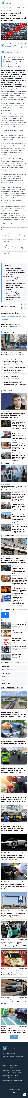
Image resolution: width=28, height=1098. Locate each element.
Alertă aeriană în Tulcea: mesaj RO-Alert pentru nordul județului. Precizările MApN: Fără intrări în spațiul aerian (14, 370)
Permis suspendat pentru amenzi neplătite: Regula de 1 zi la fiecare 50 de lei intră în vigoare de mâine (15, 286)
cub (23, 316)
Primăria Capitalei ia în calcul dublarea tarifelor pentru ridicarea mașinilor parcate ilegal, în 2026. (12, 828)
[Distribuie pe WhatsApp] (22, 47)
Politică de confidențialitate (8, 1056)
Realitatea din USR (17, 1073)
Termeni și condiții (11, 1053)
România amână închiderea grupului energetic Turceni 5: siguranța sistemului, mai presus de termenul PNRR (15, 383)
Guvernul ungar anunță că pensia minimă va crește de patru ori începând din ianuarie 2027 (19, 570)
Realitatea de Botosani (7, 1080)
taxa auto (5, 319)
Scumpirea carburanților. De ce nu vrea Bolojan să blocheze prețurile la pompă (13, 886)
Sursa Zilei (14, 1078)
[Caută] (20, 3)
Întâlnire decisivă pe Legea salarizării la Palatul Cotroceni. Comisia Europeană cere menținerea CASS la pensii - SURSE (15, 362)
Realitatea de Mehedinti (7, 1075)
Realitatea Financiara (17, 44)
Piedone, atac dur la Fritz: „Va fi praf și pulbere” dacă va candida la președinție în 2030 (19, 437)
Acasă (4, 7)
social (4, 316)
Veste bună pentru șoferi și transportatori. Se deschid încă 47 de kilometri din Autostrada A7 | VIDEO (15, 271)
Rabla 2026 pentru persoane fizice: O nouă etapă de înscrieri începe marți (15, 278)
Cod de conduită (19, 1056)
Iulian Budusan (23, 710)
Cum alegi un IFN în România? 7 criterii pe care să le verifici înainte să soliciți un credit (18, 447)
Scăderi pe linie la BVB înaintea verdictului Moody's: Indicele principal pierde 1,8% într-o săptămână (18, 498)
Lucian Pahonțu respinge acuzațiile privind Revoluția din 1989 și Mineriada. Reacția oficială (13, 415)
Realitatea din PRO (6, 1078)
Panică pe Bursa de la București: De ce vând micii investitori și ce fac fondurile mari (13, 488)
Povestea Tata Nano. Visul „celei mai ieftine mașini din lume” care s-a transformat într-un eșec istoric (13, 973)
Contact (3, 1053)
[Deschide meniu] (25, 3)
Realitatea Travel (5, 1070)
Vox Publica (16, 1075)
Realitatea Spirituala (14, 1068)
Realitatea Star (5, 1068)
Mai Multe (14, 1037)
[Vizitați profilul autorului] (2, 45)
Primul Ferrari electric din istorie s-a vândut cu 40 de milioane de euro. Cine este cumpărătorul (13, 857)
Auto (11, 7)
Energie (6, 386)
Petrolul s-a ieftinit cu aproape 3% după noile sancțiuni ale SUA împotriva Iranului (19, 591)
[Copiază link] (22, 43)
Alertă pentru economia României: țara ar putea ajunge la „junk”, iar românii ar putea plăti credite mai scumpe (19, 530)
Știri (7, 7)
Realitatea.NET (5, 1065)
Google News (16, 326)
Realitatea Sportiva (14, 1065)
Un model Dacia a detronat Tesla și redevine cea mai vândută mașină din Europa (14, 1002)
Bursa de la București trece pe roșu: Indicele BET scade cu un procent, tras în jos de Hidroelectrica (19, 508)
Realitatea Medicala (15, 1070)
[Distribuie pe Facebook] (25, 43)
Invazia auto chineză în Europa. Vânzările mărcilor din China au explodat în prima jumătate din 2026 (13, 944)
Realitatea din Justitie (6, 1073)
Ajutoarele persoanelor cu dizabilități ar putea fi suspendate (15, 375)
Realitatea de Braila (6, 1083)
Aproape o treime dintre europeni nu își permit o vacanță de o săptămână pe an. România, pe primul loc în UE (19, 518)
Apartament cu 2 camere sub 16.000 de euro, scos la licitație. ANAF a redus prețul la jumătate (18, 457)
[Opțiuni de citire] (24, 1094)
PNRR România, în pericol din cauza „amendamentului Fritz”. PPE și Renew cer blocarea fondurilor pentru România (19, 601)
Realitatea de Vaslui (18, 1080)
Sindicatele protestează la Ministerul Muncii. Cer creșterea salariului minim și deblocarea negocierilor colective (13, 355)
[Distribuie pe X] (25, 47)
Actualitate (4, 357)
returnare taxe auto (14, 316)
